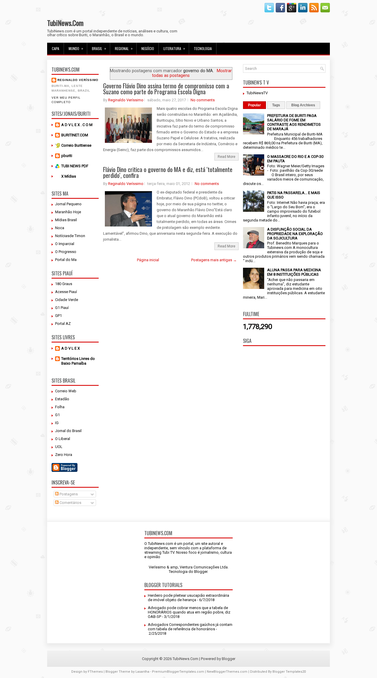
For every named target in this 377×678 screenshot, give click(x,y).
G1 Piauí (62, 307)
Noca (59, 228)
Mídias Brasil (66, 220)
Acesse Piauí (66, 292)
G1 (57, 415)
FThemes (95, 672)
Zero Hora (63, 454)
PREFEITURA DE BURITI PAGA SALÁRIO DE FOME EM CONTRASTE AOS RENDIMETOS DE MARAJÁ (294, 122)
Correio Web (65, 391)
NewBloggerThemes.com (227, 672)
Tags (276, 105)
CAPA (55, 48)
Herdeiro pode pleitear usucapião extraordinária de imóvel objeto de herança (188, 597)
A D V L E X (70, 348)
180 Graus (63, 284)
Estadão (62, 399)
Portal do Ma (66, 259)
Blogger (200, 571)
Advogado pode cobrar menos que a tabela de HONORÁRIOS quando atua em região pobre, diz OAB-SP (189, 612)
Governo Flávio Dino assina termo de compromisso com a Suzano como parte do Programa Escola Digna (166, 89)
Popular (254, 105)
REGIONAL (124, 48)
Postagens (68, 494)
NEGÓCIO (147, 48)
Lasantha (142, 672)
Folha (60, 407)
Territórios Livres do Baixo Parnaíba (78, 361)
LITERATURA (174, 48)
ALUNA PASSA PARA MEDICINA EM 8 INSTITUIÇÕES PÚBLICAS (294, 272)
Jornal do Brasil (68, 431)
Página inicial (148, 260)
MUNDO (76, 48)
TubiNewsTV (257, 93)
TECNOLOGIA (203, 48)
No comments (203, 100)
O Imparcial (64, 244)
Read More (226, 157)
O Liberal (62, 438)
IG (57, 423)
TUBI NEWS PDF (74, 166)
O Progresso (65, 251)
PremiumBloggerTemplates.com (178, 672)
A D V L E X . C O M (76, 125)
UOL (58, 446)
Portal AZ (63, 323)
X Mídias (68, 176)
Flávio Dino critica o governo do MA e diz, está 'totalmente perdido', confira (167, 172)
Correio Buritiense (76, 145)
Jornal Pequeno (68, 204)
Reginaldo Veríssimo (77, 80)
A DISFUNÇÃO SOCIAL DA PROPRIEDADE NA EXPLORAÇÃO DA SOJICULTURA (295, 233)
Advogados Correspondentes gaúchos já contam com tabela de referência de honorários (190, 626)
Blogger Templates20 (289, 672)
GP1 (58, 315)
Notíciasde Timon (70, 236)
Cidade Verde (66, 299)
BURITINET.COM (74, 135)
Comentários (70, 502)
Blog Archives (303, 105)
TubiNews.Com (65, 22)
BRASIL (99, 48)
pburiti (66, 155)
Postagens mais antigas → (214, 260)
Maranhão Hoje (68, 212)
